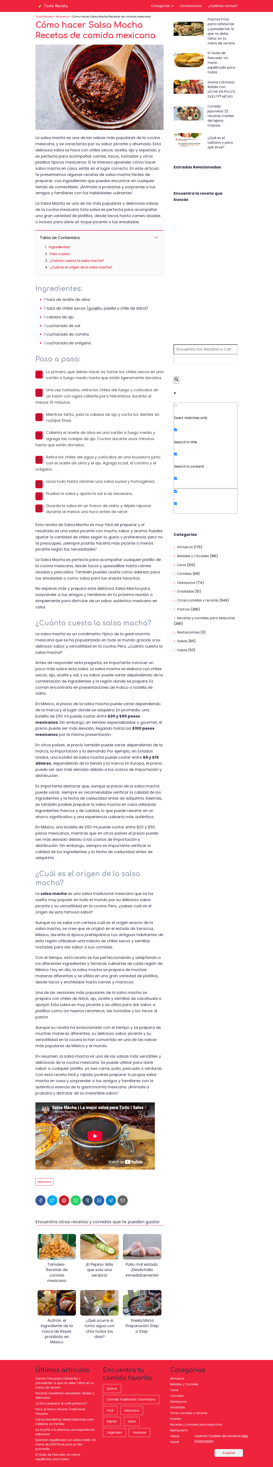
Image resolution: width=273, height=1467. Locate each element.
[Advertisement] (206, 274)
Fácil (110, 1410)
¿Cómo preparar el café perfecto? (61, 1403)
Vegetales (114, 1432)
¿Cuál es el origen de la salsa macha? (81, 267)
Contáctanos (191, 5)
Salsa (132, 1421)
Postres (183, 609)
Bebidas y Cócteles (193, 556)
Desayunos (186, 582)
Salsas (182, 641)
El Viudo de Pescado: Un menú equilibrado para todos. (57, 1457)
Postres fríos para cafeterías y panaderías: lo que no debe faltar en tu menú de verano (64, 1383)
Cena (181, 564)
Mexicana (44, 1182)
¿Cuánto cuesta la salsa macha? (76, 260)
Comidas (184, 573)
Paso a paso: (59, 253)
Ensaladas (185, 591)
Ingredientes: (59, 247)
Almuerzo (185, 547)
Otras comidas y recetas (198, 600)
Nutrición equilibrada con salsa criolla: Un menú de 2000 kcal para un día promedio (65, 1444)
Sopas (182, 650)
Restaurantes (188, 632)
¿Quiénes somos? (223, 5)
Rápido (112, 1421)
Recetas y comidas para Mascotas (206, 618)
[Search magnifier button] (176, 380)
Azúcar (112, 1388)
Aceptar (228, 1453)
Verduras (139, 1432)
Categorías (160, 5)
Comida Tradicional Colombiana (131, 1399)
